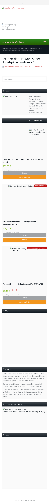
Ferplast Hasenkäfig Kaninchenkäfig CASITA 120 (23, 284)
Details (24, 173)
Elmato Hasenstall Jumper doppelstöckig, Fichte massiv (23, 160)
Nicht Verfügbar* (25, 177)
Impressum (24, 3)
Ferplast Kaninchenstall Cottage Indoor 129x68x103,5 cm (19, 223)
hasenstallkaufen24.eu (13, 42)
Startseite (5, 48)
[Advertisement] (24, 338)
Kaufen (24, 240)
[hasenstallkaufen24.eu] (24, 14)
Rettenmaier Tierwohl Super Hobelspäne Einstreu (25, 48)
